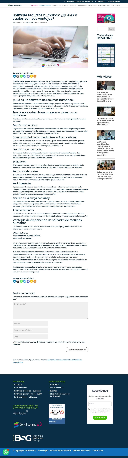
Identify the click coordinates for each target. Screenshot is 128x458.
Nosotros (114, 5)
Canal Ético (98, 450)
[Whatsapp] (21, 76)
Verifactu (34, 5)
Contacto (54, 385)
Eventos (53, 391)
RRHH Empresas (41, 22)
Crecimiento (103, 5)
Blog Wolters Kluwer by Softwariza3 (60, 395)
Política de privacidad (60, 450)
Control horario (45, 5)
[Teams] (28, 76)
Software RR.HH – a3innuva (25, 397)
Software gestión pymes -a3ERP (28, 394)
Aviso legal (43, 450)
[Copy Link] (31, 76)
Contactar (101, 2)
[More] (34, 76)
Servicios (91, 5)
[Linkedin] (14, 76)
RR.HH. (72, 5)
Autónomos (82, 5)
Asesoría (55, 5)
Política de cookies (81, 450)
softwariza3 (20, 22)
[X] (17, 76)
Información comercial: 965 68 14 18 (80, 2)
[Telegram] (24, 76)
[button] (6, 452)
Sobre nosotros (57, 388)
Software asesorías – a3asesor (27, 391)
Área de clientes (114, 2)
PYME (64, 5)
